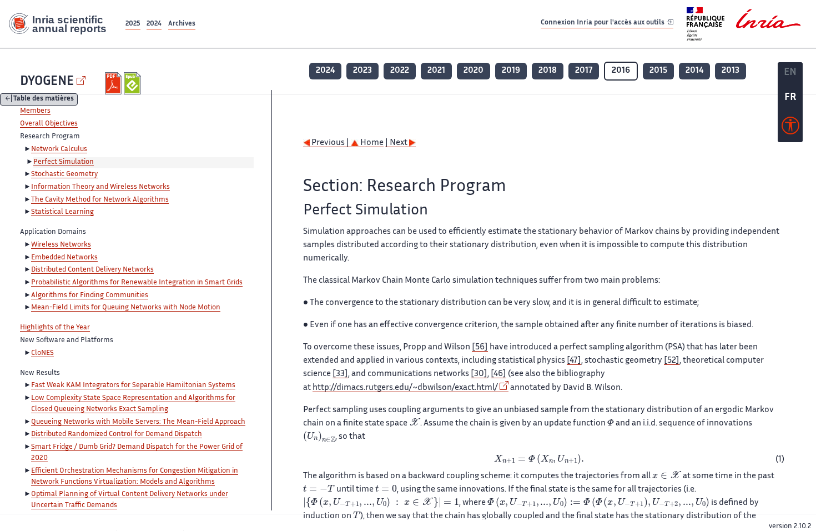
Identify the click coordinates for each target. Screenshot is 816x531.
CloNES (42, 353)
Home (371, 143)
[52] (671, 360)
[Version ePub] (133, 83)
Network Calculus (59, 149)
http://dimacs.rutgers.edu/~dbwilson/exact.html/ (405, 388)
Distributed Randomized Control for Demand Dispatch (116, 434)
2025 (132, 24)
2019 (511, 70)
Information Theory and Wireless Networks (100, 187)
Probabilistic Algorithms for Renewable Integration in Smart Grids (137, 282)
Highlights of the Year (55, 327)
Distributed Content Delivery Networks (92, 270)
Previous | (330, 143)
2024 (154, 24)
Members (35, 111)
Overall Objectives (49, 124)
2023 (362, 70)
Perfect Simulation (63, 162)
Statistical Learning (62, 212)
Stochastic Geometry (64, 174)
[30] (479, 374)
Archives (181, 24)
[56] (480, 347)
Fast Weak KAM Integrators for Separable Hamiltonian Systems (133, 385)
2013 (730, 70)
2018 (547, 70)
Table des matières (43, 100)
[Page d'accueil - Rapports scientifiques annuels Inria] (62, 24)
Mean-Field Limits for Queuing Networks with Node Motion (125, 307)
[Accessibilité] (790, 128)
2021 (436, 70)
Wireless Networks (61, 245)
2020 (473, 70)
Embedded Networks (64, 257)
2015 (658, 70)
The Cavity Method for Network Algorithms (100, 200)
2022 (399, 70)
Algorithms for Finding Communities (89, 295)
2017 (583, 70)
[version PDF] (114, 83)
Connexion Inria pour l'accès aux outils (603, 24)
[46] (498, 374)
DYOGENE (47, 82)
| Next (397, 143)
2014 (694, 70)
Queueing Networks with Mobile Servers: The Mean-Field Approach (138, 422)
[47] (574, 360)
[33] (340, 374)
